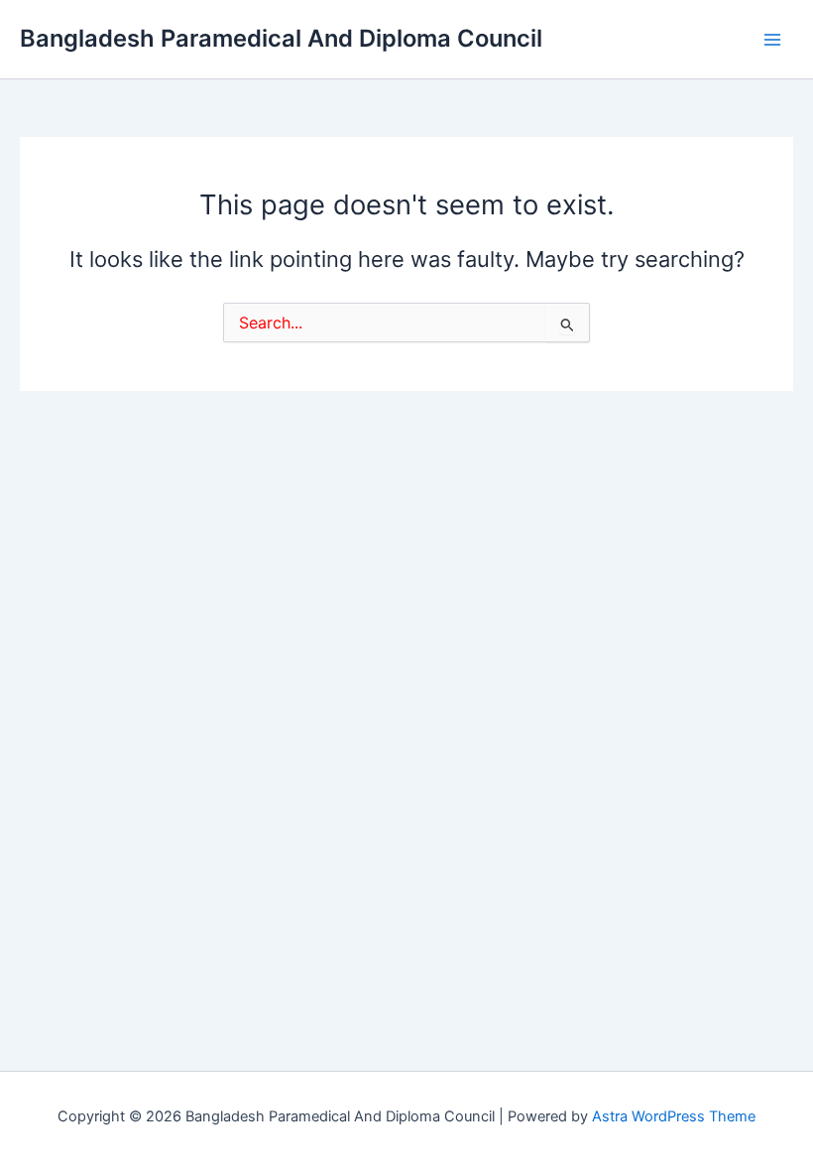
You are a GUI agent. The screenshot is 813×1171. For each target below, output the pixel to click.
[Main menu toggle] (772, 40)
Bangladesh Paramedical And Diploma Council (281, 38)
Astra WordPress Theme (673, 1116)
